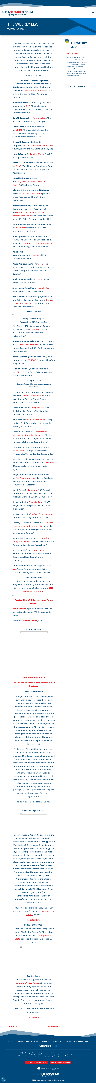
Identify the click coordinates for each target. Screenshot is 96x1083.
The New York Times (35, 419)
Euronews (32, 490)
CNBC (18, 166)
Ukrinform (42, 264)
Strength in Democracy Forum (39, 243)
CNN (28, 106)
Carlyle (39, 279)
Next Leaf (82, 86)
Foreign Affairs (39, 118)
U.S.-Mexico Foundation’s (27, 344)
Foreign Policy (37, 407)
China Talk (34, 329)
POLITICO (32, 360)
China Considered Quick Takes (38, 145)
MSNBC (19, 130)
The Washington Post (26, 478)
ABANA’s (37, 255)
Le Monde (49, 462)
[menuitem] (11, 1040)
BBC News (20, 450)
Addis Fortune (44, 288)
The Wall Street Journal (32, 395)
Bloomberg (21, 227)
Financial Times (36, 502)
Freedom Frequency (33, 90)
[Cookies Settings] (3, 1079)
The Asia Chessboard (32, 193)
